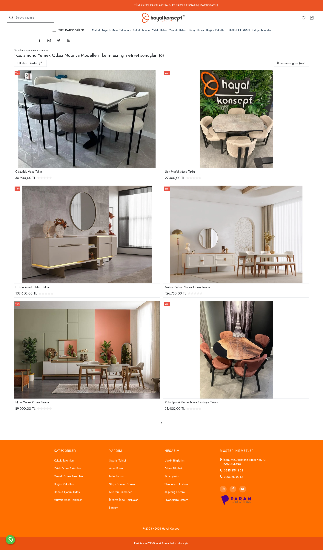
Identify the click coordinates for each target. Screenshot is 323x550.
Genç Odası (196, 30)
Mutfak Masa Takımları (68, 500)
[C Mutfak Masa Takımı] (87, 118)
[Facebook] (233, 489)
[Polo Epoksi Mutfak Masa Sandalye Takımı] (236, 349)
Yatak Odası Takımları (67, 468)
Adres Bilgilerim (174, 468)
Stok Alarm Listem (176, 484)
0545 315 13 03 (233, 470)
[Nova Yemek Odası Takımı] (87, 349)
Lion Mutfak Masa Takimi (180, 171)
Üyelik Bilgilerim (174, 460)
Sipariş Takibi (117, 460)
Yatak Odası (159, 30)
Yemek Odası (177, 30)
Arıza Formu (116, 468)
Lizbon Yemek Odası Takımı (32, 287)
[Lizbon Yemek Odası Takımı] (87, 234)
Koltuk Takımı (141, 30)
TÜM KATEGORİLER (71, 30)
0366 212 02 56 (233, 477)
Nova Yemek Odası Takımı (32, 402)
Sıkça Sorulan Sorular (122, 484)
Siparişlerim (171, 476)
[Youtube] (242, 489)
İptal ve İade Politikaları (123, 500)
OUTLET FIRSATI (239, 30)
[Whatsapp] (10, 539)
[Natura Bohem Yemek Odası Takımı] (236, 234)
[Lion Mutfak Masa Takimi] (236, 118)
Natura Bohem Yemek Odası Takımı (187, 287)
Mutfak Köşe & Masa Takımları (111, 30)
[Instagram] (223, 489)
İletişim (113, 508)
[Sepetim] (312, 18)
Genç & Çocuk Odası (67, 492)
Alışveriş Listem (174, 492)
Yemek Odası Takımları (68, 476)
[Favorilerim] (303, 17)
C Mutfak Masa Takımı (29, 171)
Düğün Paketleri (216, 30)
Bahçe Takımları (262, 30)
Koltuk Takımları (64, 460)
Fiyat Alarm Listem (176, 500)
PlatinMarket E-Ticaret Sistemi (151, 543)
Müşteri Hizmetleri (120, 492)
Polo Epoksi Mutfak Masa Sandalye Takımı (191, 402)
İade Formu (116, 476)
